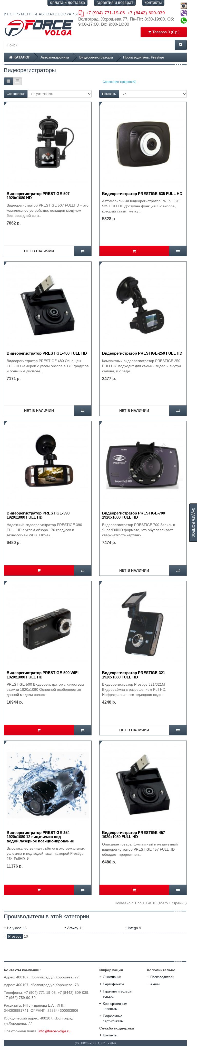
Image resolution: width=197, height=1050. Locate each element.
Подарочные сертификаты (113, 1018)
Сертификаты (113, 984)
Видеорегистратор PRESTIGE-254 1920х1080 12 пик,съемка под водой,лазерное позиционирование (40, 836)
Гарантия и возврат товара (118, 993)
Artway (72, 928)
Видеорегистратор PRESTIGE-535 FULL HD (142, 193)
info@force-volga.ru (54, 1031)
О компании (112, 977)
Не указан (15, 928)
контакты (153, 2)
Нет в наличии (39, 251)
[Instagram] (184, 6)
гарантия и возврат (114, 2)
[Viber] (184, 13)
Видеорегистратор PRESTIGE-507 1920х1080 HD (38, 195)
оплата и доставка (67, 2)
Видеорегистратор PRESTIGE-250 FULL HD (142, 353)
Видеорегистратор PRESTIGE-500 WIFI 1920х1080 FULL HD (42, 674)
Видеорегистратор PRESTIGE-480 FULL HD (47, 353)
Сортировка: (16, 94)
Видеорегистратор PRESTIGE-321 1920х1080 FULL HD (133, 674)
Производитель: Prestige (143, 57)
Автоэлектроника (55, 57)
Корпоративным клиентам (115, 1006)
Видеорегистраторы (96, 57)
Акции (155, 984)
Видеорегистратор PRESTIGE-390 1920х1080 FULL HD (38, 515)
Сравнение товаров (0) (119, 82)
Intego (133, 928)
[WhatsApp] (184, 20)
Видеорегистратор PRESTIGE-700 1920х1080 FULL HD (133, 515)
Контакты (110, 1035)
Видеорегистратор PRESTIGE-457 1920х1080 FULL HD (133, 834)
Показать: (109, 94)
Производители (162, 977)
